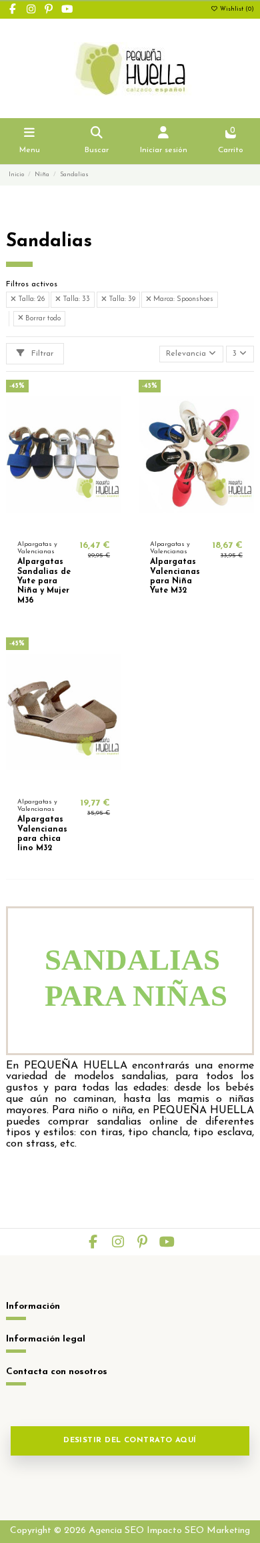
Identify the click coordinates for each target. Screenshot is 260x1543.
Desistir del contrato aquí (130, 1440)
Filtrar (41, 354)
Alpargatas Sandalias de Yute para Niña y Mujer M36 (44, 581)
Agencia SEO (116, 1531)
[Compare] (63, 525)
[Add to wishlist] (47, 525)
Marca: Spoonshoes (182, 299)
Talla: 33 (75, 299)
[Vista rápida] (79, 525)
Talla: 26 (30, 299)
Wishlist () (236, 9)
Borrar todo (42, 318)
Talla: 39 (121, 299)
